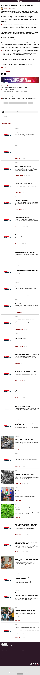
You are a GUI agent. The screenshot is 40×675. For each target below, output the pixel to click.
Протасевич (30, 102)
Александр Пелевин (19, 380)
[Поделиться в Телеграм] (5, 74)
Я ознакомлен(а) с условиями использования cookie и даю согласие (20, 672)
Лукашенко (25, 102)
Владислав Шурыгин (19, 175)
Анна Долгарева (18, 278)
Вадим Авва (17, 141)
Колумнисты (3, 658)
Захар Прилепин (18, 102)
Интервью (3, 652)
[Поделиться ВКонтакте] (2, 74)
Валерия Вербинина (19, 295)
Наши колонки (4, 650)
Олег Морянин (18, 158)
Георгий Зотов (18, 226)
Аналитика (23, 652)
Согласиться (20, 673)
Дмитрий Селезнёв (19, 260)
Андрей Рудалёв (18, 534)
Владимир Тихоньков (19, 329)
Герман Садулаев (18, 209)
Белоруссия (6, 102)
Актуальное (23, 650)
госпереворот (11, 102)
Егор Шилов (17, 603)
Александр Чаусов (18, 449)
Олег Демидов (18, 551)
